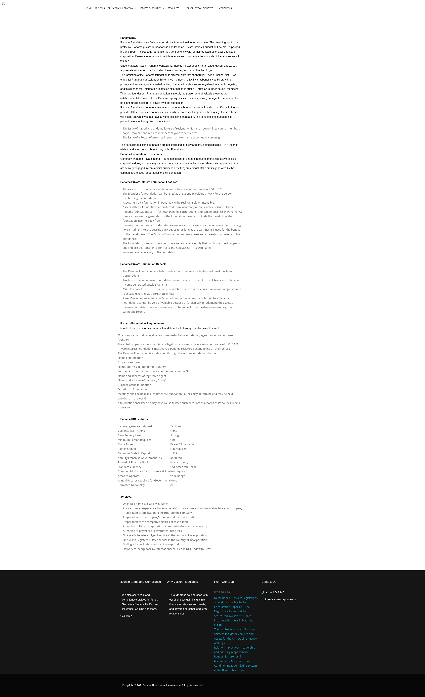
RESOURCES (173, 8)
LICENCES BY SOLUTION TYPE (199, 8)
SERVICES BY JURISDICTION (120, 8)
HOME (88, 8)
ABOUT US (100, 8)
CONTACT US (225, 8)
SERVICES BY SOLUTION (150, 8)
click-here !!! (126, 616)
